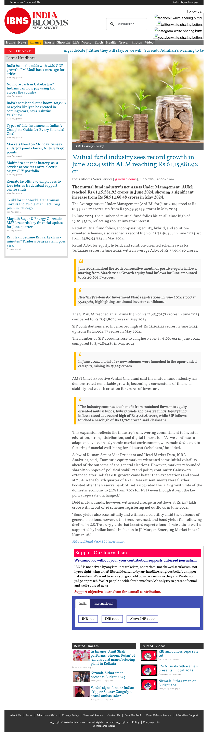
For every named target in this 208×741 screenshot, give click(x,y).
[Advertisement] (36, 416)
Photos (136, 42)
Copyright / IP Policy (127, 722)
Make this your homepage (185, 2)
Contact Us (113, 715)
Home (10, 42)
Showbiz (63, 42)
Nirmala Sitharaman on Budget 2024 (177, 683)
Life (76, 42)
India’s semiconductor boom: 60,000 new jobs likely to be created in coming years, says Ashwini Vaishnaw (36, 109)
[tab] (82, 603)
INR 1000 (112, 619)
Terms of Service (93, 715)
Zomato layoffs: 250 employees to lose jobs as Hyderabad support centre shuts (34, 185)
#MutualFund (82, 541)
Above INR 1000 (142, 619)
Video (149, 42)
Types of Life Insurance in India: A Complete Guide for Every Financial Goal (35, 129)
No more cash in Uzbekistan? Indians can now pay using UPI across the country (31, 88)
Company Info (151, 722)
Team (29, 715)
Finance (35, 42)
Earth (99, 42)
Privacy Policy (70, 715)
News (22, 42)
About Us (15, 715)
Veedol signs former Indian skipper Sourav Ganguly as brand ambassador (112, 691)
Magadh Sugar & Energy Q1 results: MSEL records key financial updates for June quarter (35, 223)
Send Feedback (133, 715)
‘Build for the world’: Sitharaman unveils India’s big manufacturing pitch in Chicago (33, 204)
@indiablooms (125, 179)
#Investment (115, 541)
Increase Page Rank (104, 726)
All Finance (20, 51)
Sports (49, 42)
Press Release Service (158, 715)
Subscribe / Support (187, 715)
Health (111, 42)
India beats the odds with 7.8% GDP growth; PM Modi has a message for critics (36, 70)
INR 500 (88, 619)
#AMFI (99, 541)
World (87, 42)
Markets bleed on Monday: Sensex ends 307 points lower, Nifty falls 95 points (35, 148)
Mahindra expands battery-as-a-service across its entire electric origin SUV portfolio (33, 167)
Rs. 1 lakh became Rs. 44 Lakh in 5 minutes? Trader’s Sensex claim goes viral (36, 241)
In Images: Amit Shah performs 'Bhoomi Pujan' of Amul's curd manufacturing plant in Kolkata (113, 657)
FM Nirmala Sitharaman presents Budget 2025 (178, 668)
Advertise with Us (47, 715)
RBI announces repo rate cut (178, 653)
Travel (123, 42)
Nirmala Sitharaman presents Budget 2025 (108, 675)
